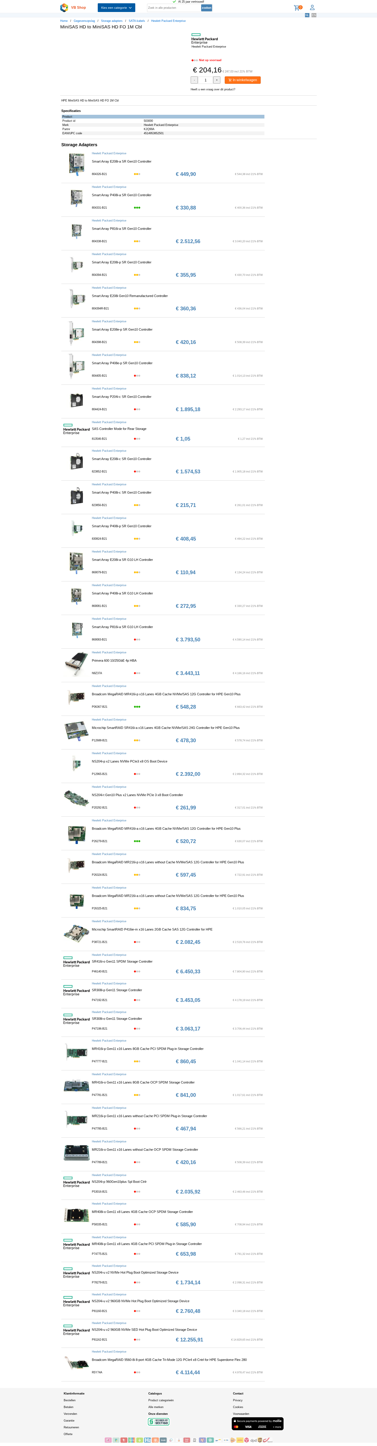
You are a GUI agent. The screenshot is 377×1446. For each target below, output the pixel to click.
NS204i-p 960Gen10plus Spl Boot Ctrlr (119, 1181)
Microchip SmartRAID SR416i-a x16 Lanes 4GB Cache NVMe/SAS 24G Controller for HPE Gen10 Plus (166, 728)
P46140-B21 (99, 971)
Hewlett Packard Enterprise (168, 20)
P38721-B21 (99, 942)
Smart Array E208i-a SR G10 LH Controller (122, 560)
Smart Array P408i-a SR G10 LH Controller (122, 593)
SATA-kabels (137, 20)
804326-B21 (99, 174)
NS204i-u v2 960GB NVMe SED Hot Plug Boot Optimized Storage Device (144, 1329)
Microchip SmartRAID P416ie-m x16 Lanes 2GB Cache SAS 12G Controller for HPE (152, 929)
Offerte (68, 1434)
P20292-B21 (99, 807)
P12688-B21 (99, 740)
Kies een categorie (115, 7)
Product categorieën (161, 1400)
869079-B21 (99, 572)
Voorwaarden (241, 1413)
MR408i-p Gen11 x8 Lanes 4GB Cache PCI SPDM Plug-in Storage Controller (147, 1244)
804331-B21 (99, 207)
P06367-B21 (99, 706)
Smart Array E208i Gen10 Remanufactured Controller (130, 296)
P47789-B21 (99, 1162)
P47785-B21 (99, 1128)
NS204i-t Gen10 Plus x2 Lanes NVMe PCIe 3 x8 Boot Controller (137, 795)
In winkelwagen (244, 80)
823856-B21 (99, 505)
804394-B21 (99, 274)
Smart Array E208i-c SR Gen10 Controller (121, 459)
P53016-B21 (99, 1191)
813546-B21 (99, 438)
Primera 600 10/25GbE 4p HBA (114, 660)
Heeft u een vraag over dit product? (213, 89)
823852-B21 (99, 471)
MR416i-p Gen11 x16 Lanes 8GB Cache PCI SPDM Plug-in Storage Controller (148, 1049)
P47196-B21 (99, 1028)
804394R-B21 (100, 308)
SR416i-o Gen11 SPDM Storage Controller (122, 961)
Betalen (68, 1407)
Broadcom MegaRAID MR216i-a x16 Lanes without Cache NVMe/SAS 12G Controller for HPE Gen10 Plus (168, 896)
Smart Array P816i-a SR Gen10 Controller (121, 228)
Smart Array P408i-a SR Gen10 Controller (121, 195)
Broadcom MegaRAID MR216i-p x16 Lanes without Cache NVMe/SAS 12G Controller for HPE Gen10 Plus (168, 862)
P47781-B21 (99, 1095)
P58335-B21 (99, 1224)
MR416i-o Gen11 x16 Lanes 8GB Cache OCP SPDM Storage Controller (143, 1082)
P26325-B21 (99, 908)
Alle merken (155, 1407)
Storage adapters (112, 20)
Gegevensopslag (84, 20)
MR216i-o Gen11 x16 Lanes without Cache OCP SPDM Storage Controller (145, 1149)
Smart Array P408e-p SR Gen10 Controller (122, 363)
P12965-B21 (99, 774)
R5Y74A (97, 1372)
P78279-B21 (99, 1282)
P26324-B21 (99, 874)
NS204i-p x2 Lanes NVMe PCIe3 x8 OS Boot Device (129, 761)
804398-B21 (99, 342)
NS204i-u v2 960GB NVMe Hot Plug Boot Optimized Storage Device (140, 1301)
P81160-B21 (99, 1311)
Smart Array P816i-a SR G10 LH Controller (122, 627)
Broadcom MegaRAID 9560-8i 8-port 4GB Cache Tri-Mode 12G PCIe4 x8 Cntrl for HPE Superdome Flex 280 (169, 1360)
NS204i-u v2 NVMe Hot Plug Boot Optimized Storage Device (135, 1272)
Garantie (69, 1420)
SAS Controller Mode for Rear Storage (119, 429)
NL (307, 15)
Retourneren (71, 1427)
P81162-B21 (99, 1339)
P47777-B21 (99, 1061)
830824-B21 (99, 538)
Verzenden (70, 1413)
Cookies (238, 1407)
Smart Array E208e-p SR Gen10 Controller (122, 329)
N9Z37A (97, 673)
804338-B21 (99, 241)
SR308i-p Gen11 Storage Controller (117, 990)
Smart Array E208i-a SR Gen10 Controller (121, 161)
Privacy (238, 1400)
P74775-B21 (99, 1253)
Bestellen (69, 1400)
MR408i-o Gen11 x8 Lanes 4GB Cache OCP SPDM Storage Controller (142, 1212)
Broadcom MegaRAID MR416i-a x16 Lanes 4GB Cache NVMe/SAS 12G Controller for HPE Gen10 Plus (166, 828)
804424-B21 (99, 409)
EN (314, 15)
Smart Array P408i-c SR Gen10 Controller (121, 492)
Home (64, 20)
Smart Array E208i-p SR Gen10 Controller (121, 262)
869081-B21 (99, 606)
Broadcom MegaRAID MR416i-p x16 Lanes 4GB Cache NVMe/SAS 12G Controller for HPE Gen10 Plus (166, 694)
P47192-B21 (99, 1000)
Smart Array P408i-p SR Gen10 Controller (121, 526)
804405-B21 (99, 375)
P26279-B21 (99, 841)
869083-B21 (99, 639)
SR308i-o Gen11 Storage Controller (117, 1018)
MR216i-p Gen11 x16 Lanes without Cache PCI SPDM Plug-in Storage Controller (149, 1116)
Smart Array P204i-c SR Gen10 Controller (121, 396)
